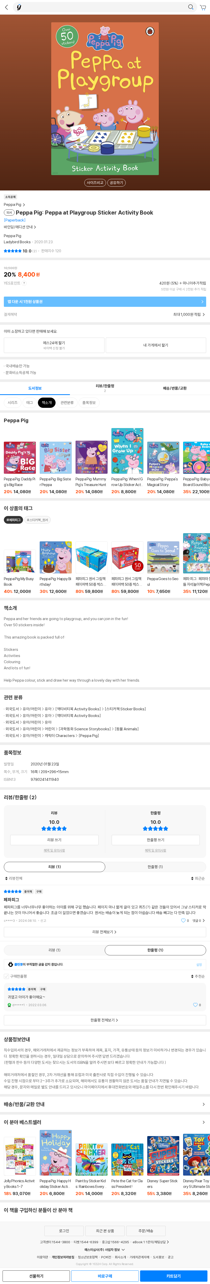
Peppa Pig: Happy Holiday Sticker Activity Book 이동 (56, 1163)
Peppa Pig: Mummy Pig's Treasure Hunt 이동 (92, 467)
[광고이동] (190, 7)
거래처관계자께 (139, 1257)
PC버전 (106, 1257)
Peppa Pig (12, 235)
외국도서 (12, 708)
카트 (203, 8)
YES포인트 (12, 283)
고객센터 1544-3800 (55, 1242)
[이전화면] (6, 7)
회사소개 (120, 1257)
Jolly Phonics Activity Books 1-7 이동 (20, 1166)
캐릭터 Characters (60, 735)
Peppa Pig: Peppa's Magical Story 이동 (163, 468)
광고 (170, 1257)
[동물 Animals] (127, 728)
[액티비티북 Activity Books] (78, 708)
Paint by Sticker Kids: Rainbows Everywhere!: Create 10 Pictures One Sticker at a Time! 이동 (92, 1169)
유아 (48, 708)
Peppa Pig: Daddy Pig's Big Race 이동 (20, 468)
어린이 (50, 728)
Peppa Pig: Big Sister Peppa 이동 (56, 468)
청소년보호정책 (88, 1257)
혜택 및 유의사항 (54, 850)
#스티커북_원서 (37, 520)
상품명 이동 (20, 572)
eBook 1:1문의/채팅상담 (149, 1242)
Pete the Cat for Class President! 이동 (127, 1170)
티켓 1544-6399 (86, 1242)
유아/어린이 (32, 708)
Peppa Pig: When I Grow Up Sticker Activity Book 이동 (127, 461)
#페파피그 (13, 520)
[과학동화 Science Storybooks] (85, 728)
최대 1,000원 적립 (187, 314)
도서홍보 (158, 1257)
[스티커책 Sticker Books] (125, 708)
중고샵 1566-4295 (115, 1242)
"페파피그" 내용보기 (105, 906)
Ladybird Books (17, 241)
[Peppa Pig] (89, 735)
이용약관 (42, 1257)
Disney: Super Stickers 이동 (163, 1166)
